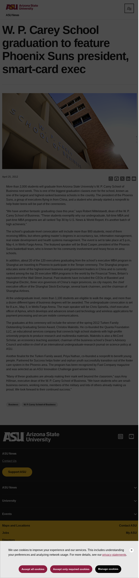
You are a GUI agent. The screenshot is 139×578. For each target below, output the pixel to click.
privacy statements (114, 554)
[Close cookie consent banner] (131, 550)
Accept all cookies (33, 569)
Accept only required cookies (71, 569)
